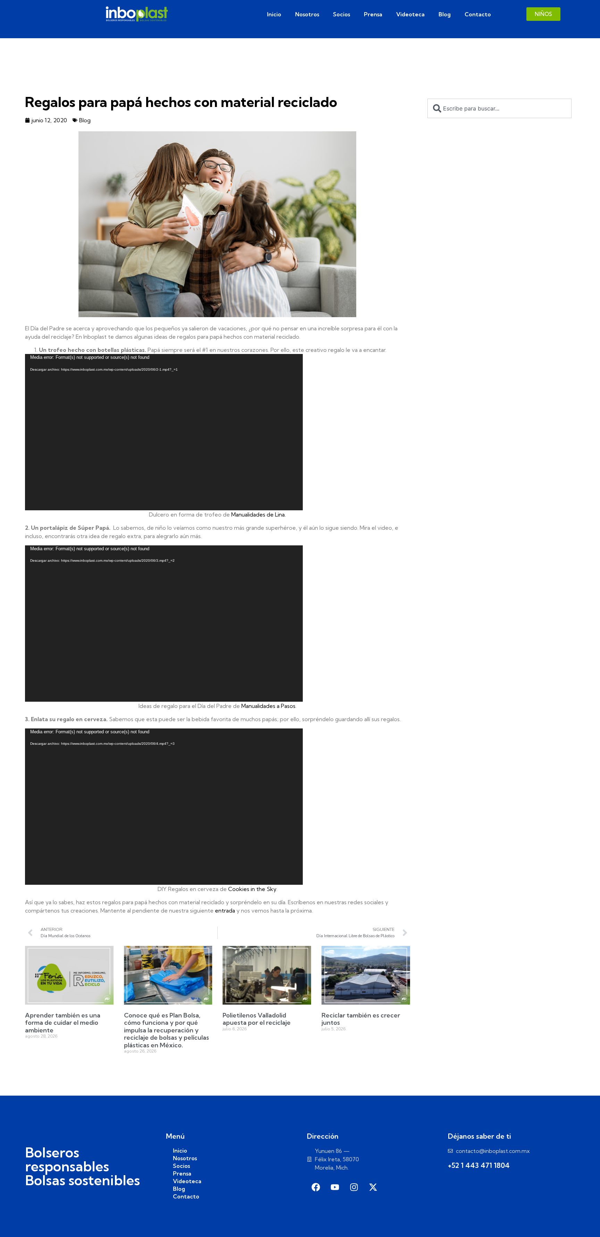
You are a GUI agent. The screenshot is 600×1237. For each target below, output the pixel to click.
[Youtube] (334, 1187)
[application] (164, 432)
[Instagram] (353, 1187)
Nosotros (307, 14)
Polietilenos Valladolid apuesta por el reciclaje (257, 1019)
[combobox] (499, 108)
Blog (445, 14)
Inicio (274, 14)
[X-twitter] (373, 1187)
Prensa (373, 14)
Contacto (478, 14)
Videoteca (410, 14)
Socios (341, 14)
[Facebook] (315, 1187)
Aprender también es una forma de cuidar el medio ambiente (62, 1022)
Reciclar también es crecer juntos (361, 1019)
